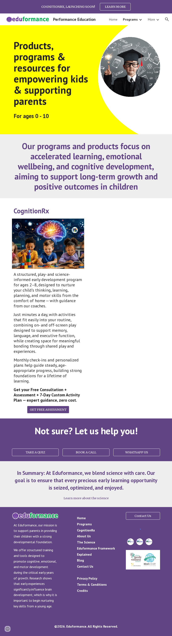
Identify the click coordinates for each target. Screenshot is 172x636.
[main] (54, 73)
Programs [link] (130, 19)
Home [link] (113, 19)
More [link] (151, 19)
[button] (167, 19)
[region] (86, 6)
